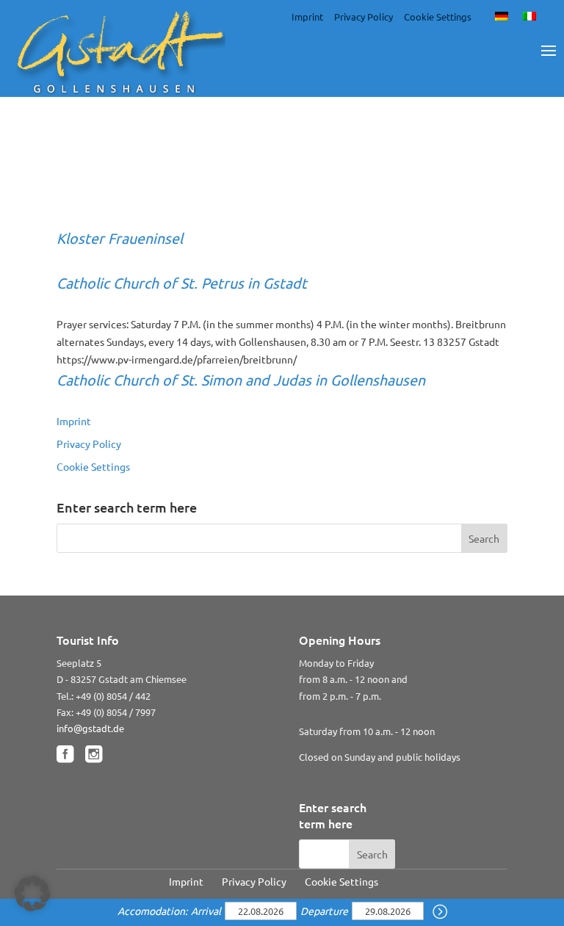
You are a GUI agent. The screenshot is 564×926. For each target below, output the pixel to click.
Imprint (307, 16)
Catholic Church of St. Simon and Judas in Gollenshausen (241, 379)
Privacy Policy (363, 16)
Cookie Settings (437, 16)
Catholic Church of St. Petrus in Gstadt (182, 282)
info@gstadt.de (90, 728)
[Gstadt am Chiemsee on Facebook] (65, 754)
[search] (439, 912)
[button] (32, 893)
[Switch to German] (502, 15)
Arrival (207, 910)
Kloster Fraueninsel (120, 237)
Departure (325, 910)
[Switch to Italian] (529, 15)
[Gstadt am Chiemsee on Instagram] (93, 754)
